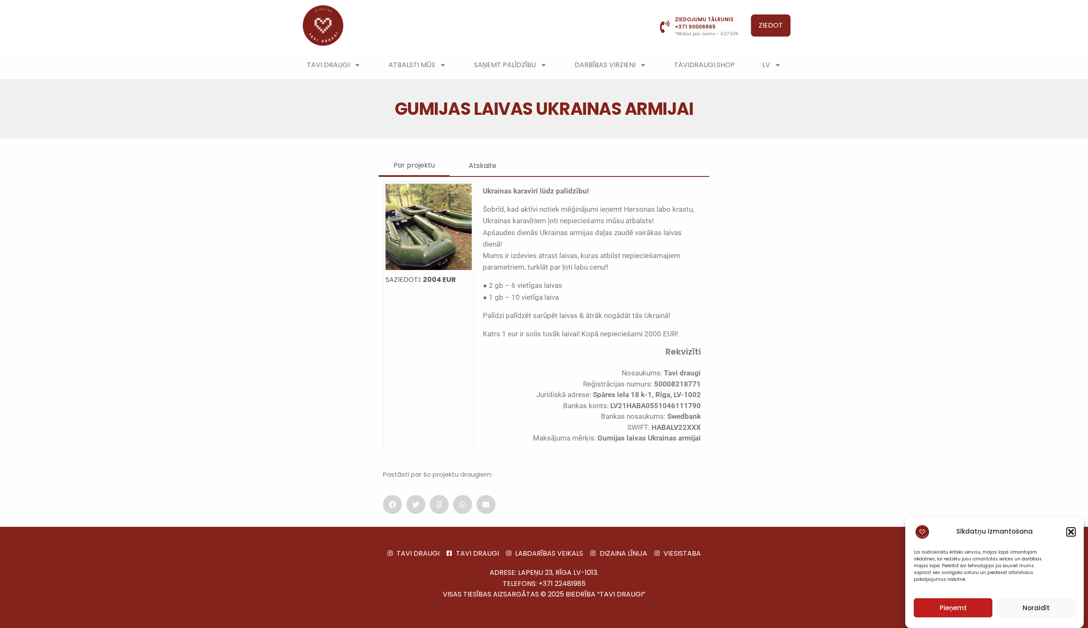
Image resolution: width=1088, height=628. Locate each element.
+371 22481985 (562, 583)
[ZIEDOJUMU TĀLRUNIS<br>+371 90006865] (664, 26)
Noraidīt (1036, 607)
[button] (1071, 532)
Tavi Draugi (328, 65)
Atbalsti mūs (411, 65)
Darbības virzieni (605, 65)
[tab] (414, 166)
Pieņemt (953, 607)
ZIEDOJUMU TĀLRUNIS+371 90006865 (704, 23)
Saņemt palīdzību (505, 65)
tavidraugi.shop (704, 65)
